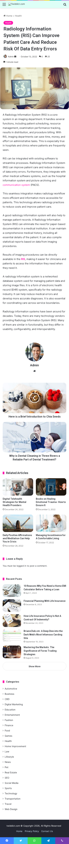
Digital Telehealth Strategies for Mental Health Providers (14, 502)
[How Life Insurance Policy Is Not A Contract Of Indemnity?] (12, 620)
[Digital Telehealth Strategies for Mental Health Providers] (18, 487)
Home (9, 15)
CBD (7, 699)
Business (9, 694)
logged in (21, 565)
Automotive (11, 688)
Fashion (9, 720)
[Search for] (64, 5)
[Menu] (4, 5)
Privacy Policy (32, 831)
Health (18, 15)
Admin (11, 56)
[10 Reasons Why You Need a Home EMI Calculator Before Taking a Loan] (12, 590)
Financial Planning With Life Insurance (44, 601)
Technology (11, 793)
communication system (16, 184)
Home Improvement (15, 746)
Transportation (12, 798)
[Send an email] (15, 56)
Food (7, 730)
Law (7, 751)
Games (8, 735)
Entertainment (12, 715)
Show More (35, 666)
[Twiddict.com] (16, 4)
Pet (6, 767)
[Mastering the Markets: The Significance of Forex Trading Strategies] (12, 652)
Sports (8, 788)
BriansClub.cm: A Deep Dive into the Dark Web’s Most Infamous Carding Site (43, 634)
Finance (9, 725)
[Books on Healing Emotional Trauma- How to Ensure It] (51, 487)
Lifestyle (9, 756)
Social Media (11, 783)
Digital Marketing (14, 704)
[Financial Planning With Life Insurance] (12, 605)
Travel (8, 804)
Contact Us (47, 831)
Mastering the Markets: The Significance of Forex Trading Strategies (40, 651)
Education (10, 709)
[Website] (34, 371)
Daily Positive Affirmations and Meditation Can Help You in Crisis (17, 538)
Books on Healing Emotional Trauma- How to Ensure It (51, 502)
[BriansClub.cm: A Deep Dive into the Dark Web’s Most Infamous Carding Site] (12, 635)
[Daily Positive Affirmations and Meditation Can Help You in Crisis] (18, 523)
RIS (23, 259)
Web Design (11, 809)
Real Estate (11, 772)
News (8, 762)
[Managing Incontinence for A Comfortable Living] (51, 523)
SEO (7, 777)
